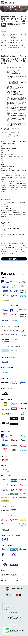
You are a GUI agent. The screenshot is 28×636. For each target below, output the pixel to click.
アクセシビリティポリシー (8, 605)
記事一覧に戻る (14, 259)
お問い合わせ (6, 609)
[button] (26, 2)
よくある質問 (6, 607)
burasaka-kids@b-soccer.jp (13, 92)
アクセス (5, 601)
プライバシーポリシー (7, 603)
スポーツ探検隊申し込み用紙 (8, 132)
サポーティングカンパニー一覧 (9, 580)
